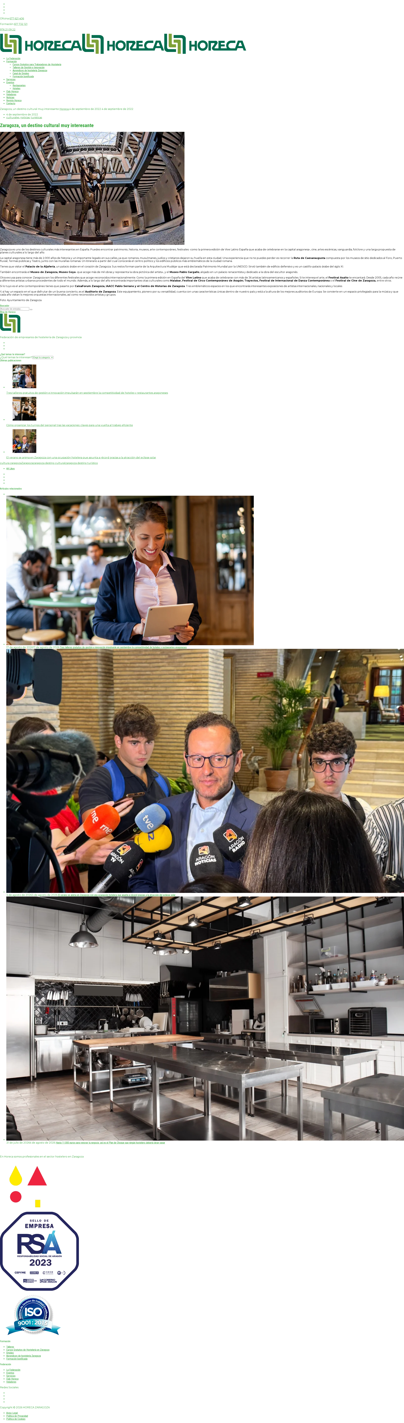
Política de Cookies (15, 1418)
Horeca (64, 109)
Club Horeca (12, 91)
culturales (12, 117)
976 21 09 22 (7, 29)
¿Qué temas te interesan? (16, 357)
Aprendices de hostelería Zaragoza (30, 70)
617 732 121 (20, 24)
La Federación (13, 58)
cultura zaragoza (10, 463)
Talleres (10, 1346)
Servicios (10, 79)
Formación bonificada (23, 76)
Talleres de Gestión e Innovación (29, 67)
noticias (25, 117)
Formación (11, 61)
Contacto (10, 103)
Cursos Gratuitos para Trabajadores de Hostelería (37, 64)
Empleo (10, 1352)
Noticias (10, 97)
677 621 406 (16, 18)
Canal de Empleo (21, 73)
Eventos (10, 82)
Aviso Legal (12, 1412)
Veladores (11, 94)
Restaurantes (19, 85)
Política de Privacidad (17, 1415)
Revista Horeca (13, 100)
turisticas (36, 117)
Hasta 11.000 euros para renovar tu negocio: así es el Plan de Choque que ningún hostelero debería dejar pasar (110, 1142)
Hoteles (16, 88)
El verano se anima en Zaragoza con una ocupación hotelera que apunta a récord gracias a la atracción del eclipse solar (116, 895)
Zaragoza (27, 463)
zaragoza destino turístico (81, 463)
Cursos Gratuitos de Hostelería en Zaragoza (27, 1349)
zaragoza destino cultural (49, 463)
